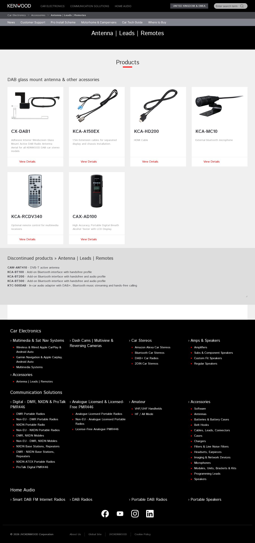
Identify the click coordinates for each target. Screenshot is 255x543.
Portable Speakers (206, 499)
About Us (75, 534)
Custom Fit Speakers (208, 358)
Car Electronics (53, 6)
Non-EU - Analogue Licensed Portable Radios (100, 421)
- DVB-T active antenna (33, 268)
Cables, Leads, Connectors (212, 430)
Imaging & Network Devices (212, 457)
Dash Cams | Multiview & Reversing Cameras (91, 343)
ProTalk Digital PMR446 (32, 467)
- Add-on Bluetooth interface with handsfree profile (49, 272)
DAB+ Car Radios (146, 358)
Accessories (38, 15)
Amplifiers (200, 347)
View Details (27, 162)
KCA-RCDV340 (26, 217)
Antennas (200, 414)
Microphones (202, 463)
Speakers (200, 479)
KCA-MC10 (206, 131)
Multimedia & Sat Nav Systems (38, 340)
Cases (198, 436)
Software (200, 409)
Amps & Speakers (205, 340)
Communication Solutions (89, 6)
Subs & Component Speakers (213, 353)
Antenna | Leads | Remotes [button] (68, 15)
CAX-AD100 (85, 217)
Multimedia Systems (29, 367)
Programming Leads (207, 474)
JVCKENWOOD (118, 534)
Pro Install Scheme (63, 22)
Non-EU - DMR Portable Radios (37, 419)
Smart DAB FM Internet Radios (39, 499)
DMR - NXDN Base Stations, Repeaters (35, 454)
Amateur (138, 402)
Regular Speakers (205, 364)
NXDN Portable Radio (30, 425)
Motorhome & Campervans (98, 22)
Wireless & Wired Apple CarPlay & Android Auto (38, 349)
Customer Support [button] (33, 22)
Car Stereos (141, 340)
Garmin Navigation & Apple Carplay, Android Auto (39, 359)
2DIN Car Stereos (146, 364)
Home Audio (123, 6)
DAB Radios (82, 499)
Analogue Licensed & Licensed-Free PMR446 (97, 404)
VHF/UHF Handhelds (148, 409)
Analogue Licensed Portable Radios (98, 414)
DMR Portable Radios (30, 414)
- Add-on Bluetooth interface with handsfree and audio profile (56, 276)
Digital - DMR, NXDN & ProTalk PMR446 (38, 404)
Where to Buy (157, 22)
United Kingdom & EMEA (189, 6)
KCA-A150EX (86, 131)
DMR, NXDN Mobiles (30, 436)
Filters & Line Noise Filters (211, 447)
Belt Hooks (201, 425)
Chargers (200, 441)
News (11, 22)
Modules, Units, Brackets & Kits (215, 468)
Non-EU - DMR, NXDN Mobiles (36, 441)
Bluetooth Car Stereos (149, 353)
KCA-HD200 (146, 131)
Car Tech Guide (132, 22)
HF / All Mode (144, 414)
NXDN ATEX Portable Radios (35, 462)
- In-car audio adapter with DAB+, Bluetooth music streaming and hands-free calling (72, 285)
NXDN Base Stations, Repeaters (38, 446)
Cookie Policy (143, 534)
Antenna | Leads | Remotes (34, 382)
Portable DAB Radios (149, 499)
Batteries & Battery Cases (211, 419)
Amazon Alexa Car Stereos (152, 347)
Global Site (95, 534)
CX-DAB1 (20, 131)
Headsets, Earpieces (208, 452)
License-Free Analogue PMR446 (97, 429)
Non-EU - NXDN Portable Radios (38, 430)
